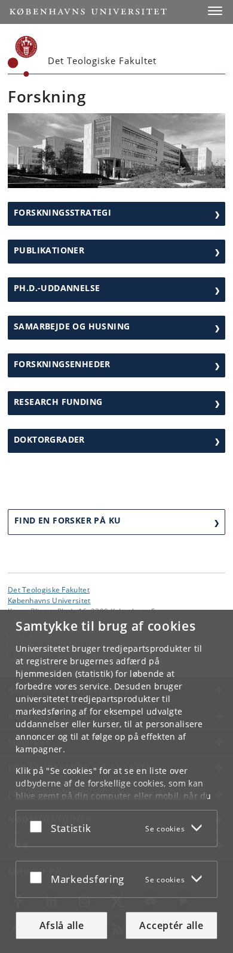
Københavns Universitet (49, 600)
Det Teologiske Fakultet (49, 589)
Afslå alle (61, 925)
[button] (215, 11)
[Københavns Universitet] (23, 56)
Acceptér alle (171, 925)
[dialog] (116, 781)
